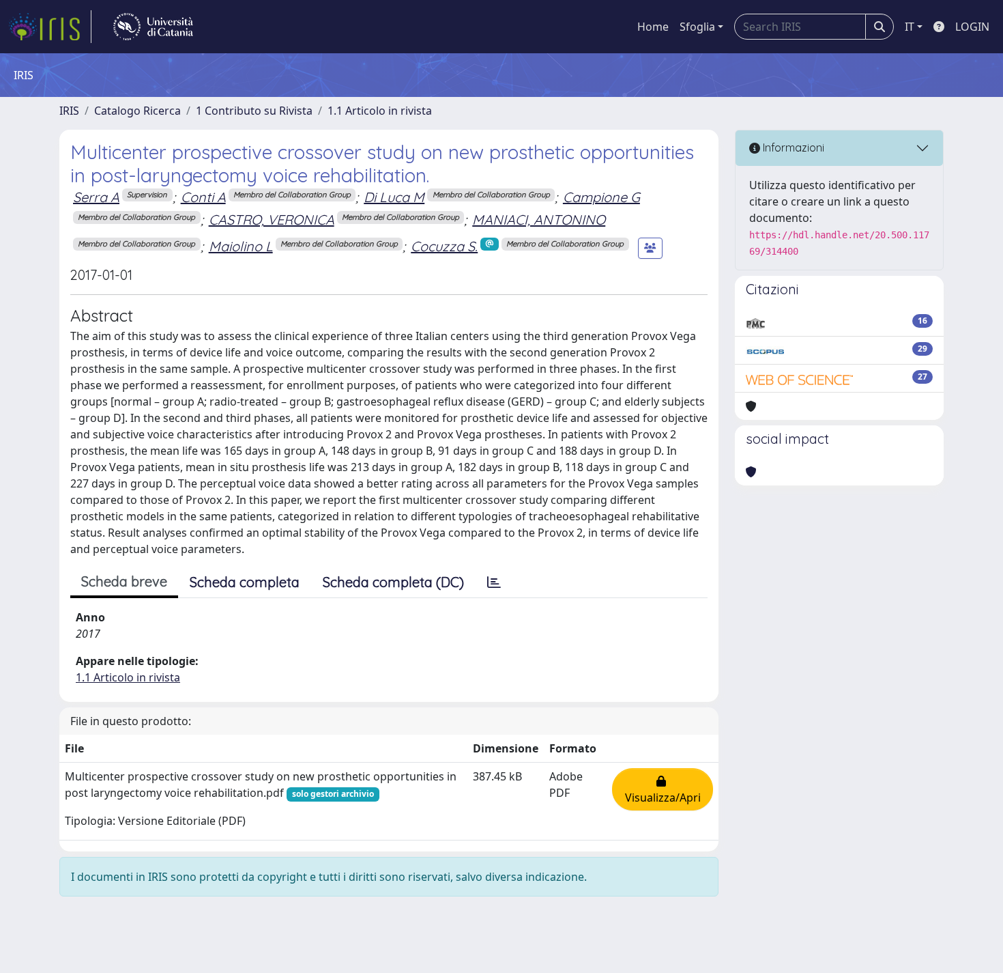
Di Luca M (394, 197)
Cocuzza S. (444, 246)
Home (653, 26)
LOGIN (972, 26)
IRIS (69, 110)
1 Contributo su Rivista (254, 110)
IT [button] (909, 26)
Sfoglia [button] (697, 26)
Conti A (203, 197)
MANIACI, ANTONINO (538, 219)
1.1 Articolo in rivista (380, 110)
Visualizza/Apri (663, 789)
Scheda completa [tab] (245, 582)
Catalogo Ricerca (137, 110)
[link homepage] (49, 26)
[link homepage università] (153, 26)
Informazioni (792, 147)
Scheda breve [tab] (124, 581)
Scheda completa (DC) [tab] (393, 582)
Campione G (601, 197)
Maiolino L (241, 246)
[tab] (494, 582)
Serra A (96, 197)
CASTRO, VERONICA (271, 219)
